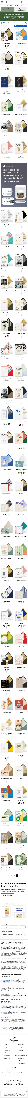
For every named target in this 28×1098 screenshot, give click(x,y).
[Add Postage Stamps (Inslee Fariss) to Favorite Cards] (21, 540)
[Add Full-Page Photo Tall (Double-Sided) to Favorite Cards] (7, 403)
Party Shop (21, 1058)
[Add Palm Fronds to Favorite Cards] (21, 759)
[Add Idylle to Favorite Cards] (21, 781)
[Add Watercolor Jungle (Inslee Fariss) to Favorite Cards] (7, 272)
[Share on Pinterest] (13, 1080)
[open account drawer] (26, 2)
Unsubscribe (7, 1058)
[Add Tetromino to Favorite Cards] (7, 672)
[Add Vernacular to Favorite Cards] (7, 583)
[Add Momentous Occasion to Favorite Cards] (21, 93)
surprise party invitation (12, 967)
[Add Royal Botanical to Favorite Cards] (7, 694)
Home (3, 5)
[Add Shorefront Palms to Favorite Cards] (7, 540)
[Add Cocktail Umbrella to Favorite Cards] (21, 382)
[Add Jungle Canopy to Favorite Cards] (21, 871)
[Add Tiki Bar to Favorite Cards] (21, 628)
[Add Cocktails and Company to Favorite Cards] (21, 403)
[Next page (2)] (17, 875)
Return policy (7, 1055)
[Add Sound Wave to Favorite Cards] (21, 805)
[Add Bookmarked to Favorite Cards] (7, 71)
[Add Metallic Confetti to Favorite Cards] (7, 518)
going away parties (5, 980)
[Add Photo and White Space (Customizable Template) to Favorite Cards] (7, 870)
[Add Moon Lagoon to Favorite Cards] (21, 315)
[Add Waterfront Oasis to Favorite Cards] (21, 671)
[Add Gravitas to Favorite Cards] (7, 426)
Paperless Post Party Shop (6, 1027)
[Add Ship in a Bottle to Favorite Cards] (7, 827)
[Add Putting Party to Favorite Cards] (21, 561)
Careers (21, 1061)
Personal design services (21, 1055)
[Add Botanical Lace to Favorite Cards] (7, 159)
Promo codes (21, 1052)
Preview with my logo (20, 26)
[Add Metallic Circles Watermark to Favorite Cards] (7, 737)
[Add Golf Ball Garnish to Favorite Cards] (7, 116)
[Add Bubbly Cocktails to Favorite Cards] (7, 250)
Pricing (21, 1050)
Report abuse (7, 1061)
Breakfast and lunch (7, 934)
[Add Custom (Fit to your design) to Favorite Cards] (21, 116)
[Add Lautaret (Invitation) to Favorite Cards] (21, 583)
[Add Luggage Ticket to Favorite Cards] (21, 693)
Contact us (7, 1050)
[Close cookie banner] (26, 1091)
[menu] (2, 2)
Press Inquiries (21, 1063)
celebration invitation (12, 971)
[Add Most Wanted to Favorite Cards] (7, 338)
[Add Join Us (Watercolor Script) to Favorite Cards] (21, 427)
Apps (6, 1075)
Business (8, 5)
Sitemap (7, 1052)
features (18, 950)
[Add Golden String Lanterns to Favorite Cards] (21, 69)
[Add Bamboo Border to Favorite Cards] (7, 715)
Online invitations (21, 1070)
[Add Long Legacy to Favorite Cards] (7, 294)
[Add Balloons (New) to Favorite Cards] (7, 448)
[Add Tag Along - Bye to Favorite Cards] (21, 737)
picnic (2, 1024)
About (21, 1047)
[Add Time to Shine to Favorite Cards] (7, 315)
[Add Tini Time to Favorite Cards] (21, 496)
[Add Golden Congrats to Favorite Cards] (7, 96)
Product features (21, 1072)
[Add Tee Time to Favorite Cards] (7, 649)
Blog (7, 1070)
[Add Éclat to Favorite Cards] (7, 760)
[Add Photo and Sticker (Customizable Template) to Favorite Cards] (21, 293)
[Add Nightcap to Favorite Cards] (21, 159)
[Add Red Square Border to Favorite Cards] (7, 496)
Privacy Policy (21, 1095)
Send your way (7, 895)
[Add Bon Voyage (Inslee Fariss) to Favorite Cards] (7, 382)
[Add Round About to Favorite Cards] (7, 803)
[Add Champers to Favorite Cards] (21, 227)
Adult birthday (13, 927)
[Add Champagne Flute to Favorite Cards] (21, 249)
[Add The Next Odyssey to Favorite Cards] (21, 47)
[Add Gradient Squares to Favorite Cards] (7, 848)
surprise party (9, 978)
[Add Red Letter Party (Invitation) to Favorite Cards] (7, 782)
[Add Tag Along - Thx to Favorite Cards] (21, 849)
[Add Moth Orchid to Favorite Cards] (21, 518)
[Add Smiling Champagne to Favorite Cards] (21, 827)
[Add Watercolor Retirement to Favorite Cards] (21, 475)
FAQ (7, 1047)
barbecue (7, 1024)
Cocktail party (20, 934)
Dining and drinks (14, 5)
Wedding (4, 927)
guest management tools (13, 1008)
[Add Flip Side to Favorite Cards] (21, 715)
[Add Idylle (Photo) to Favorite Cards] (7, 137)
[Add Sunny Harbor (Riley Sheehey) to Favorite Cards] (7, 228)
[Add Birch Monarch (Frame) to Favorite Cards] (7, 360)
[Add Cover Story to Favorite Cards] (21, 271)
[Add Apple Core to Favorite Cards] (21, 649)
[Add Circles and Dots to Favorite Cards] (21, 137)
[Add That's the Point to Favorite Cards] (21, 337)
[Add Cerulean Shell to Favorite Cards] (7, 605)
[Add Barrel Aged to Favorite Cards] (21, 359)
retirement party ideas (9, 1019)
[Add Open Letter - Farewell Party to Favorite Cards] (7, 562)
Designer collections (7, 1072)
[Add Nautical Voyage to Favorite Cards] (7, 471)
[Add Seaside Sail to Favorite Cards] (21, 605)
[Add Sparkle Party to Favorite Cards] (7, 48)
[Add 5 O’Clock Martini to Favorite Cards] (21, 451)
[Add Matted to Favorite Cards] (7, 628)
